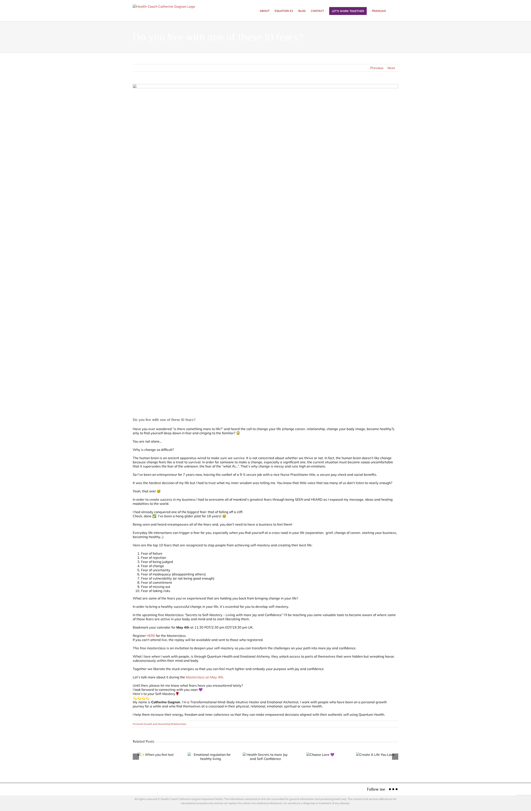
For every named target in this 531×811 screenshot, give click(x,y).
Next (391, 68)
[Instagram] (393, 789)
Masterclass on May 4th (204, 677)
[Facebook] (390, 789)
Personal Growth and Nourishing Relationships (159, 723)
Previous (377, 68)
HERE (151, 636)
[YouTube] (396, 789)
